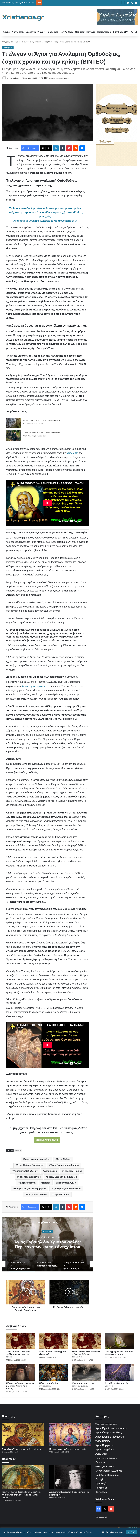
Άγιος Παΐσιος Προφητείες (30, 1165)
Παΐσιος (46, 1183)
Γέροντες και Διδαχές (106, 1458)
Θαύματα (79, 32)
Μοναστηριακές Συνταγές (108, 1470)
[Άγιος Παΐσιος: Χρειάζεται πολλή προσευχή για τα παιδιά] (20, 1341)
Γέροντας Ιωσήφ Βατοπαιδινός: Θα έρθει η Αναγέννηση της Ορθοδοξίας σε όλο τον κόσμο (21, 1495)
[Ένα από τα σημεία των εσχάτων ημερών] (86, 1372)
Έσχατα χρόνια (28, 1183)
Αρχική (6, 32)
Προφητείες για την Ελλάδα (67, 1189)
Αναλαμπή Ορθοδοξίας (26, 1171)
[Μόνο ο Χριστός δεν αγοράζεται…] (53, 1372)
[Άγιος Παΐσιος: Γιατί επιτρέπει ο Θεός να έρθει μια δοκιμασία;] (86, 1341)
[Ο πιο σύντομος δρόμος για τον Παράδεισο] (13, 423)
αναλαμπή (72, 453)
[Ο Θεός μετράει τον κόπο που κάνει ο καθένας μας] (119, 1341)
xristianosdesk (13, 78)
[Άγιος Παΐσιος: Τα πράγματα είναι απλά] (53, 1341)
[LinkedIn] (56, 148)
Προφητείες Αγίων (66, 1183)
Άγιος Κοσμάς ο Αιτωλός (37, 1159)
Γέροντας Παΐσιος (73, 1171)
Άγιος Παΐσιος (64, 1159)
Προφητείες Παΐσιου (36, 1194)
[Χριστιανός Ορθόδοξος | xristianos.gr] (23, 17)
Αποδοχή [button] (131, 1532)
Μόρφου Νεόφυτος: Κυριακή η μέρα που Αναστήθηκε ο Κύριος (20, 1386)
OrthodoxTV (121, 32)
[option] (47, 1244)
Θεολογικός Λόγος (35, 32)
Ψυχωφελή (18, 32)
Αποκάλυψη (50, 1171)
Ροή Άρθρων (66, 32)
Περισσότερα (104, 32)
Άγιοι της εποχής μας (106, 1424)
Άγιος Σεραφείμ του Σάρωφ (64, 1165)
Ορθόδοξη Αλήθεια (47, 1231)
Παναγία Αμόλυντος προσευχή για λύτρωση (22, 1449)
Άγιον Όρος (101, 1454)
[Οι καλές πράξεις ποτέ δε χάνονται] (119, 1372)
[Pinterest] (69, 148)
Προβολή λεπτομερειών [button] (113, 1532)
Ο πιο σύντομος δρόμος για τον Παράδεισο (41, 420)
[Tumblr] (62, 148)
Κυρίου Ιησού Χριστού (33, 686)
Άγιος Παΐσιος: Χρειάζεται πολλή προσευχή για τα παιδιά (18, 1354)
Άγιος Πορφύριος (104, 1445)
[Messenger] (82, 148)
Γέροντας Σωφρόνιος (30, 1177)
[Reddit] (75, 148)
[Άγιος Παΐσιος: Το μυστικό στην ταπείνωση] (13, 435)
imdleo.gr (18, 1150)
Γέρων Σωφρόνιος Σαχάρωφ (62, 1177)
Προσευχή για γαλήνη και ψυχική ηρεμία (67, 1449)
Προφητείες (15, 42)
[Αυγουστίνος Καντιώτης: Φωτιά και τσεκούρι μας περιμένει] (70, 1477)
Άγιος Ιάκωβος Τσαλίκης (108, 1432)
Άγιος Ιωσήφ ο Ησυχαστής (109, 1436)
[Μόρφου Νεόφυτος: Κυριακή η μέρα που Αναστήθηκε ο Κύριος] (20, 1372)
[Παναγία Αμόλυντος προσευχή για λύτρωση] (23, 1434)
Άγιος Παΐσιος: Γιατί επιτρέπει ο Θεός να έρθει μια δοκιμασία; (86, 1354)
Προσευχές (52, 32)
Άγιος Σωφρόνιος (104, 1449)
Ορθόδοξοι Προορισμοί (107, 1475)
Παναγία (90, 32)
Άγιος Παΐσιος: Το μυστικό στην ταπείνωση (41, 433)
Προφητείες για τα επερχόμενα (30, 1189)
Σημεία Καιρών (61, 1194)
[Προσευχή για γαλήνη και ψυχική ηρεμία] (70, 1434)
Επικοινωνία (101, 1517)
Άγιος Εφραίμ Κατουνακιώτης (111, 1428)
